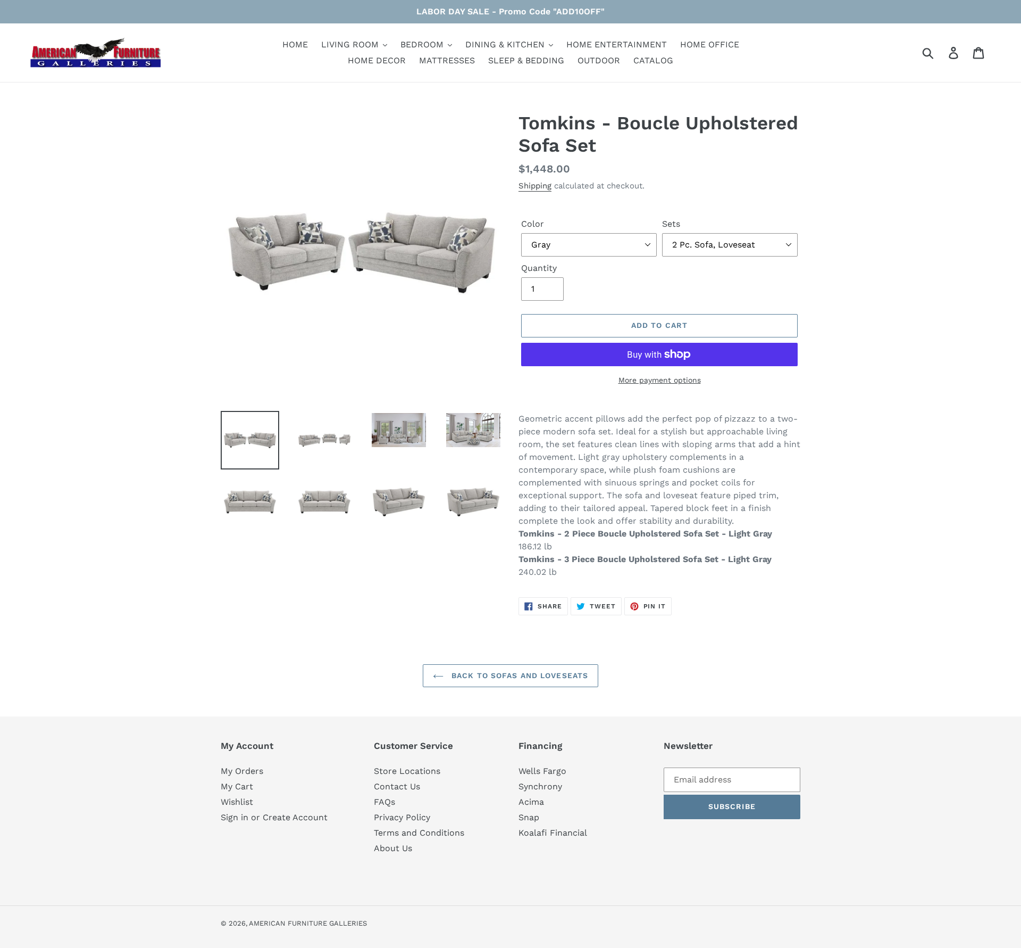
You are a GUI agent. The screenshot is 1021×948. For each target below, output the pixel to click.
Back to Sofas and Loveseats (518, 675)
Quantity (539, 268)
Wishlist (237, 802)
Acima (531, 802)
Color (532, 224)
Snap (528, 817)
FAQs (384, 802)
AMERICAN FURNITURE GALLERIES (308, 923)
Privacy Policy (402, 817)
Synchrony (540, 786)
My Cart (237, 786)
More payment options (659, 380)
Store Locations (407, 771)
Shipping (534, 186)
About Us (393, 848)
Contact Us (397, 786)
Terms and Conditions (419, 833)
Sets (671, 224)
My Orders (242, 771)
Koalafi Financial (552, 833)
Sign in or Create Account (274, 817)
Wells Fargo (542, 771)
